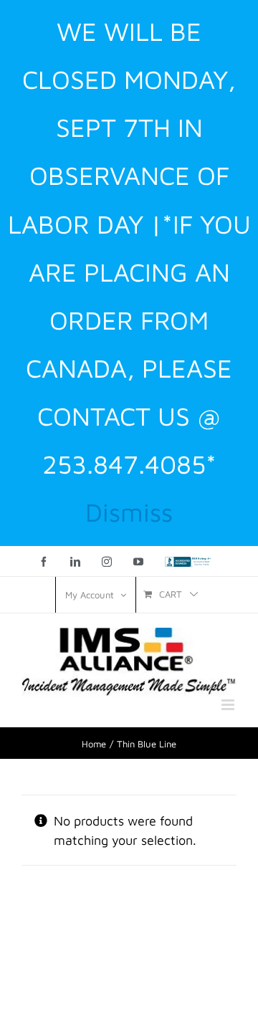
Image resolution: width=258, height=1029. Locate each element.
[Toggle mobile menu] (228, 704)
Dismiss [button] (129, 512)
